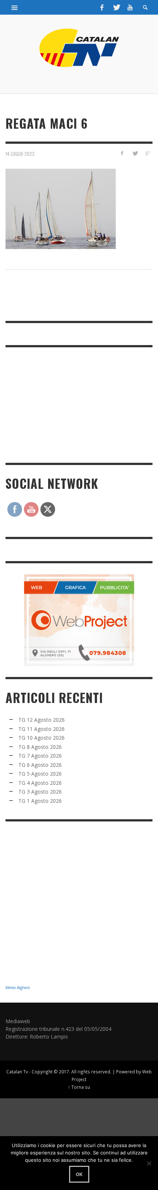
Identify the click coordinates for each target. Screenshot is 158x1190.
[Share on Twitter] (135, 153)
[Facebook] (102, 7)
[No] (148, 1163)
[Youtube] (130, 7)
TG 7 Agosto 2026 (40, 755)
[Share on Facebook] (122, 153)
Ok (79, 1174)
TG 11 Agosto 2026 (41, 728)
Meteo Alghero (18, 987)
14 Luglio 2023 (20, 153)
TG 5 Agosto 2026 (40, 773)
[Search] (15, 7)
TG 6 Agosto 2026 (40, 764)
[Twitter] (116, 7)
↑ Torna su (79, 1087)
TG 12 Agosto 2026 (41, 719)
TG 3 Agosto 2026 (40, 791)
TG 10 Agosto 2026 (41, 737)
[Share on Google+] (147, 153)
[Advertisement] (61, 404)
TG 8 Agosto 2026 (40, 746)
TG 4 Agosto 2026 (40, 782)
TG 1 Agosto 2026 (40, 800)
